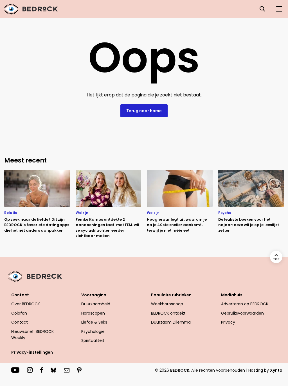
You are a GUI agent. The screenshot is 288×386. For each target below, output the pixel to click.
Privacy (228, 322)
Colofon (19, 313)
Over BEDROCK (25, 304)
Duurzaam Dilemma (171, 322)
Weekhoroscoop (167, 304)
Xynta (276, 370)
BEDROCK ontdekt (168, 313)
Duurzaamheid (95, 304)
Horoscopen (93, 313)
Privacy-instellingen (32, 352)
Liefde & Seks (94, 322)
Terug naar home (144, 111)
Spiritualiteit (92, 340)
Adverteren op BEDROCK (244, 304)
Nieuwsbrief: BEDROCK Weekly (32, 334)
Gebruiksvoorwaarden (242, 313)
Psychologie (93, 331)
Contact (19, 322)
